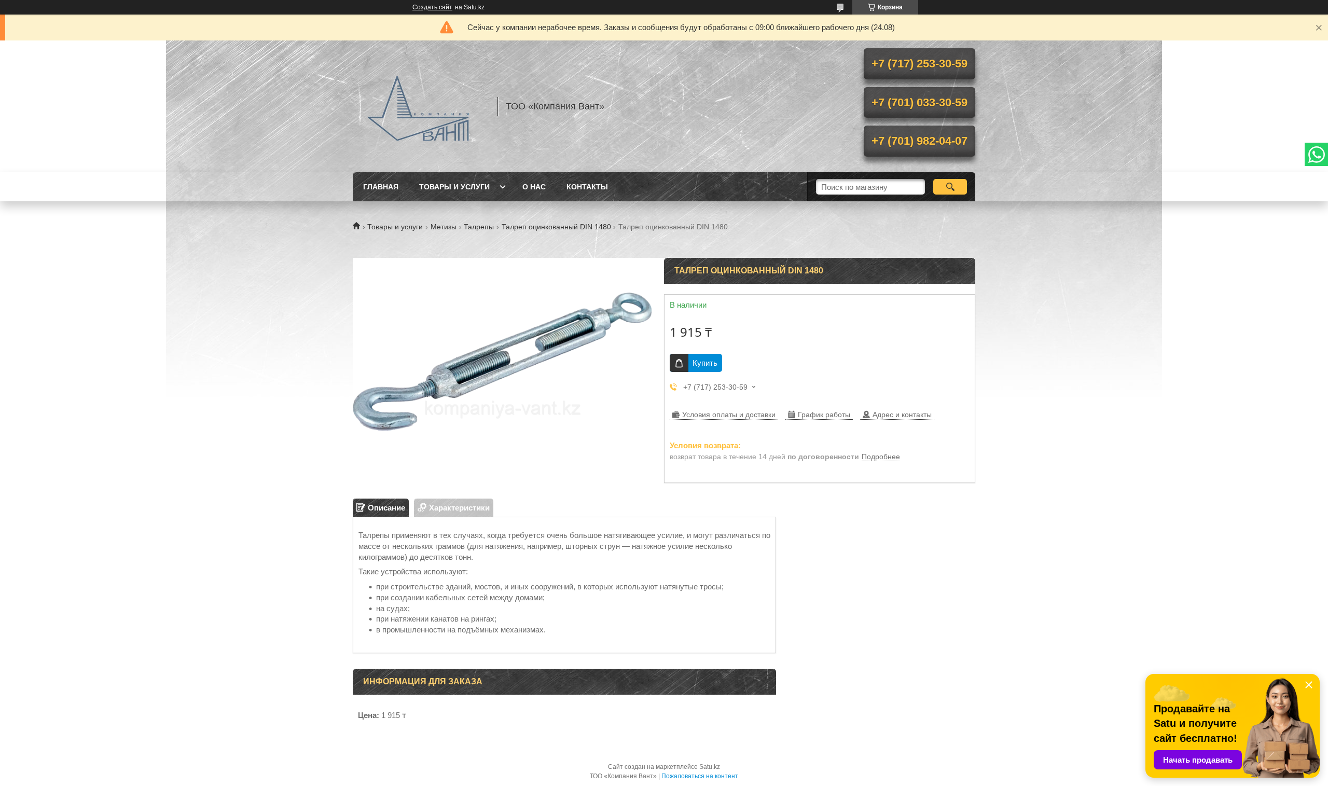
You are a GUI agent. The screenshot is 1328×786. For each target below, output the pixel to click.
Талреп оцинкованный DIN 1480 (556, 227)
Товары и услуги (454, 187)
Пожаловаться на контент (699, 776)
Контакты (587, 187)
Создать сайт (432, 7)
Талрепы (479, 227)
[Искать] (950, 187)
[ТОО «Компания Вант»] (420, 106)
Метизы (444, 227)
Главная (380, 187)
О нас (534, 187)
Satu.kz (709, 766)
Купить (705, 362)
